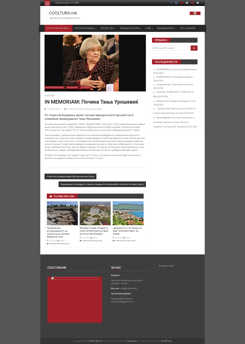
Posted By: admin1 (54, 109)
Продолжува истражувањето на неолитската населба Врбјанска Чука (58, 232)
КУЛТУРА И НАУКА (84, 28)
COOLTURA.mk (63, 12)
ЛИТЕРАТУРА (72, 87)
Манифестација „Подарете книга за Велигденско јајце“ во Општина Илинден (94, 231)
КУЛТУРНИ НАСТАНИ (57, 28)
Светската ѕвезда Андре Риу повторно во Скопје (71, 176)
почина (80, 109)
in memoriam (72, 109)
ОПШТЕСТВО (107, 28)
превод (87, 109)
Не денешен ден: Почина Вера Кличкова (175, 84)
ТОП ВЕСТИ (85, 87)
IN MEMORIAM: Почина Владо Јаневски (175, 77)
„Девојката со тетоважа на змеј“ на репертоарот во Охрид (127, 231)
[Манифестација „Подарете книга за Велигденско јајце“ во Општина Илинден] (95, 213)
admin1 (62, 241)
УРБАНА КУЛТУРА (129, 28)
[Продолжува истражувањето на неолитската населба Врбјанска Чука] (62, 213)
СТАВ (148, 28)
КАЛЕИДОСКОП (165, 28)
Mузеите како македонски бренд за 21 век (176, 101)
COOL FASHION (187, 28)
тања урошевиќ (96, 109)
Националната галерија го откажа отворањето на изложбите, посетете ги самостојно (101, 184)
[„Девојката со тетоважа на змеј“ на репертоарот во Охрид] (128, 213)
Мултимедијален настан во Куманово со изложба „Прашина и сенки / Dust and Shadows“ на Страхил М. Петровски (174, 122)
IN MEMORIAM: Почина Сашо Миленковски (176, 69)
